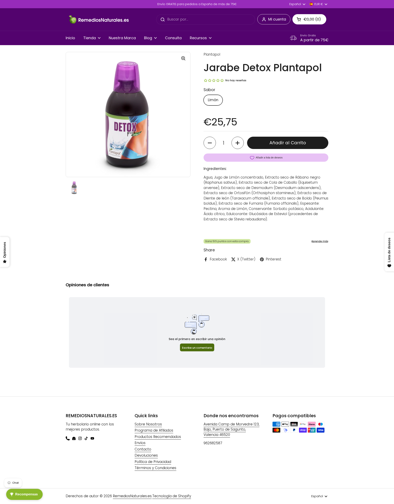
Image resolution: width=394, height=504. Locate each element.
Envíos (140, 442)
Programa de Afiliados (154, 430)
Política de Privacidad (153, 461)
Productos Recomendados (158, 436)
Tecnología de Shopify (171, 496)
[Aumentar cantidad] (237, 143)
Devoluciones (146, 455)
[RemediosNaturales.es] (98, 19)
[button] (309, 19)
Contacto (143, 449)
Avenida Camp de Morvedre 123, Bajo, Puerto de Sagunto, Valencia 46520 (231, 429)
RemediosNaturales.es (132, 496)
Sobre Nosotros (148, 424)
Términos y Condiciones (155, 467)
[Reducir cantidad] (210, 143)
